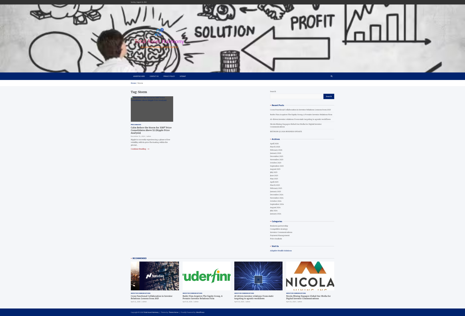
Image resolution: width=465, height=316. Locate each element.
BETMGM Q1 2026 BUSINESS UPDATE (286, 131)
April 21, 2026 (135, 302)
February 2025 (276, 188)
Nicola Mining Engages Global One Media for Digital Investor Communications (308, 297)
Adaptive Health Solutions (281, 251)
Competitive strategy (279, 229)
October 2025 (275, 163)
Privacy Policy (169, 76)
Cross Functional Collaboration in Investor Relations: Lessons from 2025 (300, 110)
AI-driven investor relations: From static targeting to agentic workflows (300, 119)
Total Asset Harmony (151, 312)
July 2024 (274, 211)
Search (273, 91)
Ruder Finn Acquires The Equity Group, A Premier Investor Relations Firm (301, 114)
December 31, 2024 (138, 136)
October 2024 (275, 201)
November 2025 (276, 159)
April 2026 (274, 144)
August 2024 (275, 207)
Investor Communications (281, 232)
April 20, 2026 (187, 302)
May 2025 (274, 179)
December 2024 (276, 195)
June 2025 (274, 175)
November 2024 (276, 198)
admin (149, 136)
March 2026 (275, 147)
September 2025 (277, 166)
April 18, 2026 (291, 302)
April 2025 (274, 182)
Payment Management (280, 235)
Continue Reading (139, 149)
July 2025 (273, 172)
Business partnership (279, 226)
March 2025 (275, 185)
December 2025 (276, 156)
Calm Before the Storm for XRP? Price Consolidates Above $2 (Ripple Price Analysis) (151, 130)
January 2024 (275, 214)
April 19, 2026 (239, 302)
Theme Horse (173, 312)
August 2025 (275, 169)
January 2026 (275, 153)
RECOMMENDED (140, 258)
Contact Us (154, 76)
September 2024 (277, 204)
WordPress (200, 312)
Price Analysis (136, 124)
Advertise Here (139, 76)
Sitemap (183, 76)
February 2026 (276, 150)
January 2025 (275, 191)
